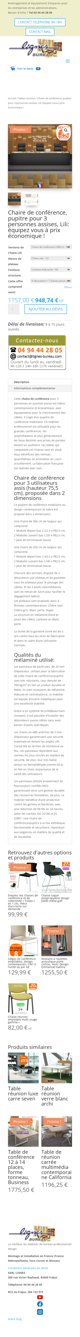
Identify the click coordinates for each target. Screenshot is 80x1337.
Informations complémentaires (34, 388)
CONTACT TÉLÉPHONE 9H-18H (40, 22)
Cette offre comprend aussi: (15, 286)
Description (21, 382)
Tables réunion (26, 98)
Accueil (12, 98)
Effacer (68, 287)
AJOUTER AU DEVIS (46, 309)
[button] (65, 130)
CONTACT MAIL (40, 32)
